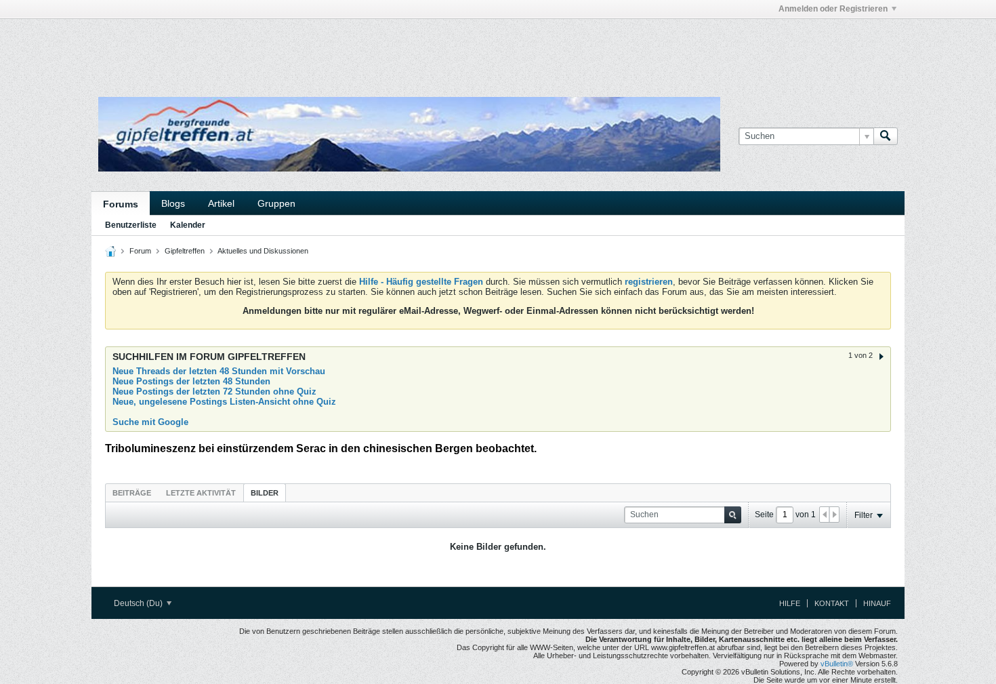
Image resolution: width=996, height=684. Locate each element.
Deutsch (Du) (139, 603)
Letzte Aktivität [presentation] (201, 493)
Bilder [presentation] (264, 493)
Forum (140, 251)
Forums (120, 204)
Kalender (187, 225)
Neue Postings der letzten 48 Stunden (191, 381)
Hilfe (789, 603)
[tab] (132, 492)
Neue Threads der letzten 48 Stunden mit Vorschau (218, 371)
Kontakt (831, 603)
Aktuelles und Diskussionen (262, 251)
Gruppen (276, 203)
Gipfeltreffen (185, 251)
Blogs (173, 203)
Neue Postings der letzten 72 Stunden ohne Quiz (214, 391)
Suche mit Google (150, 422)
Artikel (221, 203)
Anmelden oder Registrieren (833, 9)
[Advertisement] (294, 49)
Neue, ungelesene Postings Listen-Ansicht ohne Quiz (224, 402)
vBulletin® (837, 664)
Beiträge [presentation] (131, 493)
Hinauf (877, 603)
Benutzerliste (131, 225)
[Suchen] (885, 136)
